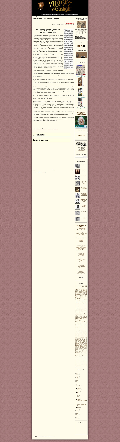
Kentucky (77, 325)
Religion (83, 347)
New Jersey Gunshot (78, 338)
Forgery (76, 315)
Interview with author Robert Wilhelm (81, 113)
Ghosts (79, 317)
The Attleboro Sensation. (83, 206)
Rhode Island (83, 348)
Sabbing (80, 349)
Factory (81, 312)
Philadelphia (77, 343)
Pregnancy (85, 345)
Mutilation (80, 336)
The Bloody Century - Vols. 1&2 (81, 76)
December (79, 385)
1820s (86, 285)
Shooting (85, 351)
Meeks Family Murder (81, 249)
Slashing (77, 352)
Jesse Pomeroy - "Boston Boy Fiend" (83, 200)
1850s (83, 286)
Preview (76, 346)
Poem (84, 344)
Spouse (80, 354)
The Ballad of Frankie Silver (81, 259)
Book (78, 298)
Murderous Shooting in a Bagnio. (46, 18)
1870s (37, 129)
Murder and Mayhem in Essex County (81, 108)
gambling (81, 316)
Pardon (81, 341)
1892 (85, 289)
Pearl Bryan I (81, 240)
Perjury (86, 342)
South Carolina (85, 353)
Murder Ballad (80, 335)
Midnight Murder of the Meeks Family (81, 250)
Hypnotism (77, 320)
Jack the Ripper (78, 323)
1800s (82, 285)
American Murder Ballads (81, 226)
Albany (79, 292)
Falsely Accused (80, 313)
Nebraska (84, 336)
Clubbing (85, 302)
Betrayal (79, 295)
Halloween (77, 319)
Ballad (79, 294)
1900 (78, 290)
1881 (80, 289)
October (78, 388)
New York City (84, 339)
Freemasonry (77, 316)
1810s (84, 285)
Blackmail (84, 295)
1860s (86, 286)
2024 (77, 374)
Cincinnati (40, 129)
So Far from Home (81, 86)
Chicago (80, 300)
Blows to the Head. (84, 297)
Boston (80, 298)
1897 (76, 290)
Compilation (85, 303)
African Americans (82, 291)
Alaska (76, 292)
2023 (77, 376)
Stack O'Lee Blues (81, 272)
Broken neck (85, 298)
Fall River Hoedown (81, 270)
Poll (83, 345)
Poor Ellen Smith (81, 254)
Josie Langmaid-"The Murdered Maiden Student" (84, 194)
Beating (86, 294)
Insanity (84, 321)
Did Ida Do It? (83, 211)
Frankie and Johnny (81, 265)
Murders (76, 336)
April (78, 396)
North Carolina (83, 340)
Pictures (77, 344)
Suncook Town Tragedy (81, 266)
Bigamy (81, 295)
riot (86, 348)
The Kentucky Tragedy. (83, 165)
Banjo (84, 294)
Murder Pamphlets (84, 335)
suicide (80, 356)
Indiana (77, 321)
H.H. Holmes (85, 318)
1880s (77, 289)
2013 (77, 413)
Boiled (76, 298)
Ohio (52, 129)
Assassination (79, 293)
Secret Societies (84, 350)
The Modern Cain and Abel (81, 229)
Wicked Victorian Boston (81, 97)
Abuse (86, 290)
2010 (77, 417)
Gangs (84, 316)
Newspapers (79, 340)
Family (83, 313)
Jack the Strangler (84, 323)
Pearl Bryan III (81, 242)
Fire (84, 314)
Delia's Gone (81, 261)
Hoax (84, 319)
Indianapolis (80, 321)
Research (86, 347)
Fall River (84, 312)
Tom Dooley (81, 267)
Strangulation (84, 355)
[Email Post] (42, 128)
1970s (80, 290)
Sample (84, 349)
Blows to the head (78, 297)
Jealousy (48, 129)
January (78, 407)
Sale (82, 349)
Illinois (80, 320)
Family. (86, 313)
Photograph (82, 343)
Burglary (81, 299)
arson (86, 292)
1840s (79, 286)
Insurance (77, 322)
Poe (82, 344)
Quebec (78, 347)
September (79, 389)
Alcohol (81, 292)
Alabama (86, 291)
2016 (77, 409)
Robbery (77, 349)
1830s (76, 286)
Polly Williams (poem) (81, 232)
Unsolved (85, 360)
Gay (86, 316)
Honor (86, 319)
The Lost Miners (81, 234)
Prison (79, 346)
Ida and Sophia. (83, 175)
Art (76, 293)
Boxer (83, 298)
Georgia (76, 317)
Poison (86, 344)
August (78, 391)
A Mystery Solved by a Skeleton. (82, 400)
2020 (77, 380)
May (78, 395)
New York (80, 339)
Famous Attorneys (78, 314)
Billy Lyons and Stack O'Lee (81, 273)
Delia (81, 260)
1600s (76, 285)
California (85, 299)
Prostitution (56, 129)
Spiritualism (77, 354)
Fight (83, 314)
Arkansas (84, 292)
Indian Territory (84, 320)
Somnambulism (77, 353)
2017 (77, 384)
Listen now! (81, 130)
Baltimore (81, 294)
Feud (81, 314)
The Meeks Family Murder (83, 218)
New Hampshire (80, 337)
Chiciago (83, 300)
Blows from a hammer (83, 296)
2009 (77, 418)
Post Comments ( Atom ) (42, 172)
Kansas (86, 324)
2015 (77, 410)
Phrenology (85, 343)
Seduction (77, 351)
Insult (86, 321)
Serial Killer (81, 351)
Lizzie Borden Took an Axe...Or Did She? (83, 182)
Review (80, 348)
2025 (77, 373)
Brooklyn (76, 299)
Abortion (84, 290)
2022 (77, 377)
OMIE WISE (81, 271)
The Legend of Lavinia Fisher (84, 188)
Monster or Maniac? (80, 405)
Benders (76, 295)
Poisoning (77, 345)
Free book (85, 315)
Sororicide (81, 353)
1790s (80, 285)
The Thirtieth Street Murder (81, 228)
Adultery (77, 291)
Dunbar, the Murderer (81, 235)
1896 (86, 289)
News (76, 340)
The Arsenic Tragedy (81, 253)
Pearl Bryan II (81, 241)
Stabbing (77, 355)
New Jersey (85, 337)
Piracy (80, 344)
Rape (81, 347)
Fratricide (79, 315)
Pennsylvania (82, 342)
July (78, 392)
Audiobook (84, 293)
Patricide (84, 341)
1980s (82, 290)
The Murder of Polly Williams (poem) (81, 233)
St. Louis (83, 354)
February (78, 399)
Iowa (86, 322)
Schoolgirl (80, 350)
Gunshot (44, 129)
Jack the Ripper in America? (83, 170)
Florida (86, 314)
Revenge (77, 348)
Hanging (81, 319)
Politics (81, 345)
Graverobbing (83, 317)
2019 (77, 381)
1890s (82, 289)
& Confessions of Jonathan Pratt (81, 150)
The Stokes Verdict (81, 255)
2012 (77, 414)
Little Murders (78, 327)
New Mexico (84, 338)
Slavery (80, 352)
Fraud (82, 315)
